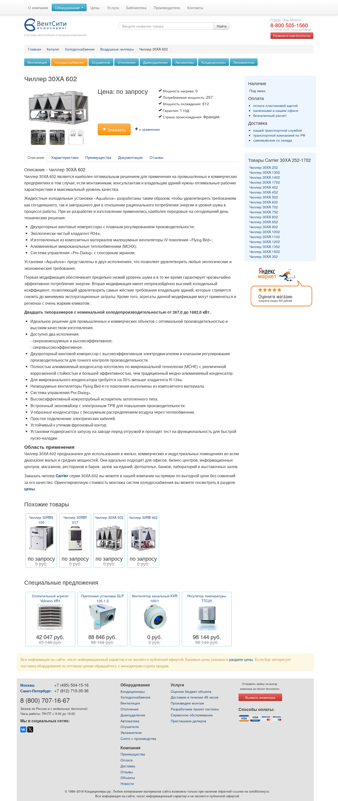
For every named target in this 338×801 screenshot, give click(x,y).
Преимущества (98, 157)
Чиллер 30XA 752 (263, 211)
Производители (167, 7)
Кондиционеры (213, 62)
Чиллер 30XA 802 (263, 216)
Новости (127, 783)
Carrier (62, 475)
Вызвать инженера (260, 697)
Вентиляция (37, 62)
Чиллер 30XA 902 (263, 226)
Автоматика (184, 62)
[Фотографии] (77, 139)
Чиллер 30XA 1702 (264, 182)
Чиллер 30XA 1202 (264, 241)
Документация (130, 157)
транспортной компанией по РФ (279, 135)
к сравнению (149, 129)
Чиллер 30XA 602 (263, 202)
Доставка (128, 765)
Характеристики (64, 157)
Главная (34, 49)
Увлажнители (243, 62)
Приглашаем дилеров (188, 720)
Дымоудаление (155, 62)
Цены (95, 7)
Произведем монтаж (187, 703)
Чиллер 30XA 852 (263, 221)
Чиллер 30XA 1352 (264, 246)
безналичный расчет (270, 115)
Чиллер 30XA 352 (263, 256)
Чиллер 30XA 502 (263, 197)
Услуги (113, 7)
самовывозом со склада (272, 140)
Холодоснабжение (80, 49)
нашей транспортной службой (277, 130)
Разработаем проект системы (195, 708)
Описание (35, 157)
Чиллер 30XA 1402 (264, 177)
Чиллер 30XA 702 (263, 206)
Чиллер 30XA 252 (263, 167)
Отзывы (156, 157)
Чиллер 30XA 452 (263, 192)
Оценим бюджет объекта (191, 691)
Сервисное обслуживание (192, 714)
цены (29, 489)
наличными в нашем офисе (275, 110)
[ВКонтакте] (23, 729)
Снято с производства (138, 738)
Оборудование (68, 7)
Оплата (127, 759)
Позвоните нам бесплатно (292, 35)
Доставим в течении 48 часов (194, 697)
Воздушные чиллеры (117, 49)
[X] (30, 729)
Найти (222, 26)
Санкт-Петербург (35, 691)
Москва (27, 685)
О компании (38, 7)
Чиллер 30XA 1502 (264, 251)
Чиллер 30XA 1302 (264, 172)
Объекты (128, 777)
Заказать (116, 129)
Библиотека (136, 7)
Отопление (127, 62)
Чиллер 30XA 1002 (264, 231)
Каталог (53, 49)
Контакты (195, 7)
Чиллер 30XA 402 (263, 187)
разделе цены (241, 659)
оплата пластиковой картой (275, 105)
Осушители (101, 62)
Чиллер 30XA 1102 (264, 236)
